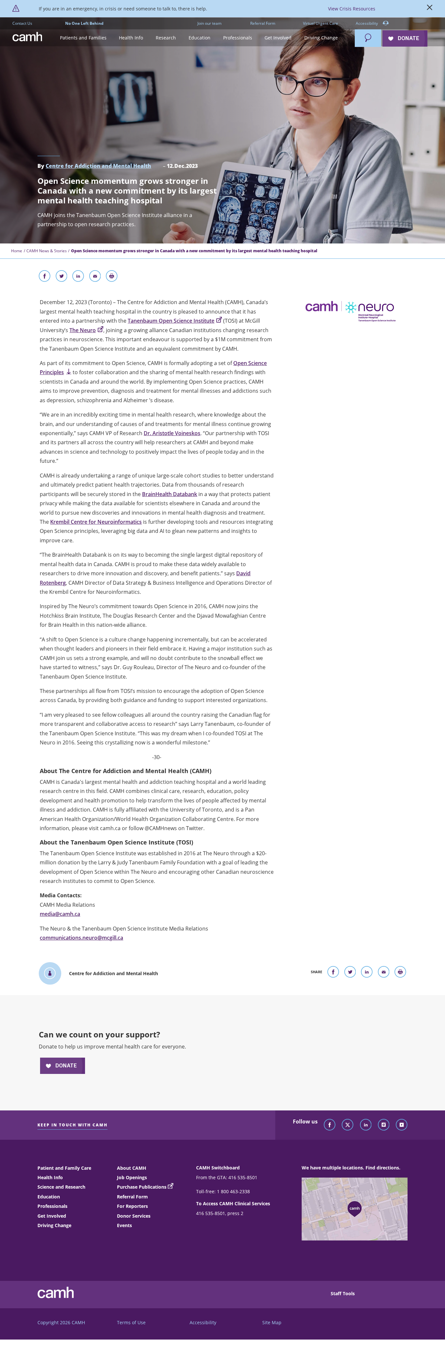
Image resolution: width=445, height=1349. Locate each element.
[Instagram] (384, 1125)
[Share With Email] (95, 277)
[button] (83, 38)
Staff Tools (343, 1293)
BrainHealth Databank (169, 494)
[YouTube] (402, 1125)
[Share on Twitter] (61, 277)
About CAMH (131, 1168)
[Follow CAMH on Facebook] (330, 1125)
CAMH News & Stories (46, 251)
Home (16, 251)
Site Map (271, 1322)
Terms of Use (131, 1322)
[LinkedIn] (366, 1125)
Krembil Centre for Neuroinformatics (96, 521)
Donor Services (134, 1216)
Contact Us (22, 23)
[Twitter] (347, 1125)
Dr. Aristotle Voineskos (172, 433)
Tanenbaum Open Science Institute (171, 320)
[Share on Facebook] (44, 277)
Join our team (209, 23)
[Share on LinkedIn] (78, 277)
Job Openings (132, 1177)
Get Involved (51, 1216)
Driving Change (54, 1225)
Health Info (50, 1177)
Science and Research (61, 1187)
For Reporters (132, 1206)
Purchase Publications (141, 1187)
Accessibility (367, 23)
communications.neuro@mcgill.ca (81, 937)
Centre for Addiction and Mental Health (98, 165)
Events (124, 1225)
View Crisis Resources (351, 9)
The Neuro (82, 330)
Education (48, 1197)
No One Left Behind (84, 23)
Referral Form (262, 23)
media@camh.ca (60, 913)
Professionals (52, 1206)
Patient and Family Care (64, 1168)
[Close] (430, 9)
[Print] (112, 277)
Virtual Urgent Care (320, 23)
